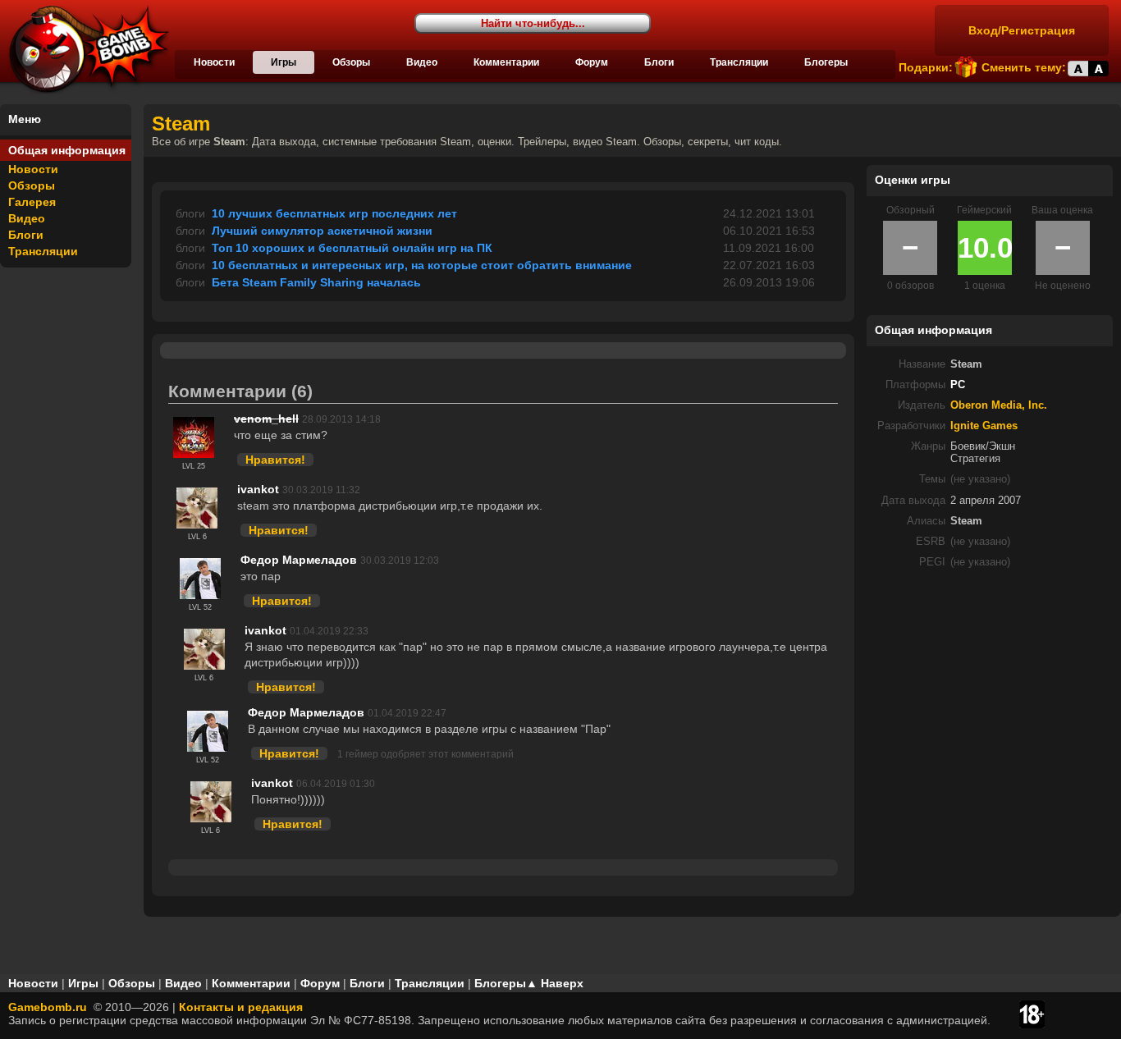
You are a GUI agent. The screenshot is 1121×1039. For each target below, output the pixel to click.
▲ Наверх (554, 983)
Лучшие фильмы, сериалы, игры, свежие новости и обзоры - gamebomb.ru (84, 49)
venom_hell (266, 418)
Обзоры (351, 62)
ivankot (258, 489)
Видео (421, 62)
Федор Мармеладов (298, 559)
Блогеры (826, 62)
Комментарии (506, 62)
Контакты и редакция (241, 1007)
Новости (214, 62)
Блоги (659, 62)
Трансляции (739, 62)
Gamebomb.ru (47, 1007)
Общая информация (67, 150)
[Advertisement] (990, 696)
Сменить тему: (1023, 67)
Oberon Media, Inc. (998, 405)
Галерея (32, 201)
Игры (283, 62)
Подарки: (926, 67)
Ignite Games (984, 426)
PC (957, 385)
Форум (591, 62)
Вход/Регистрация (1021, 30)
